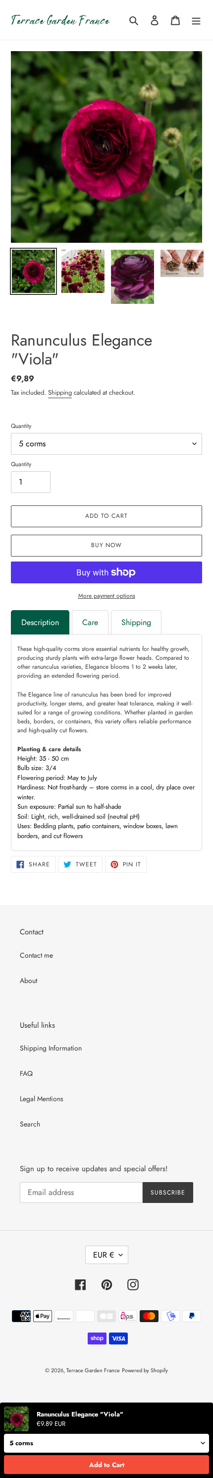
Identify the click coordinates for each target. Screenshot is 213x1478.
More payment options (106, 595)
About (28, 980)
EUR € (103, 1255)
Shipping (60, 392)
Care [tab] (90, 622)
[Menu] (196, 19)
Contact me (36, 955)
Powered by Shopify (145, 1370)
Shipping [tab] (136, 622)
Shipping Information (51, 1048)
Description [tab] (40, 622)
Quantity (21, 426)
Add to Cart (106, 1465)
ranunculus (84, 694)
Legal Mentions (41, 1099)
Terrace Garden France (93, 1370)
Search (30, 1124)
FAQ (26, 1073)
